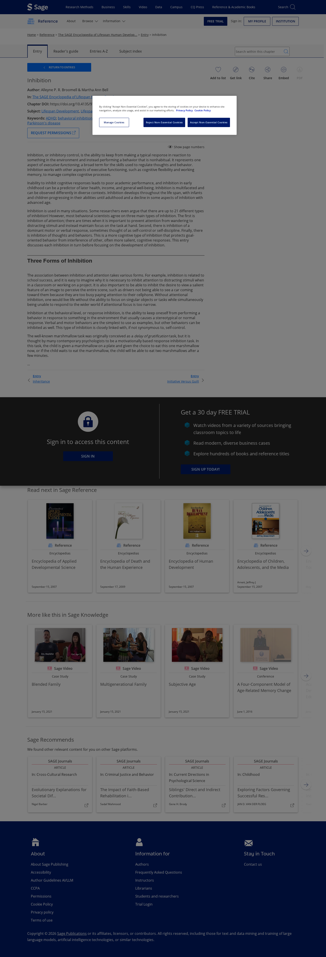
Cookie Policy (202, 110)
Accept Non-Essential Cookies (209, 122)
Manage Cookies (114, 122)
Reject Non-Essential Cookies (164, 122)
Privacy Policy (184, 110)
